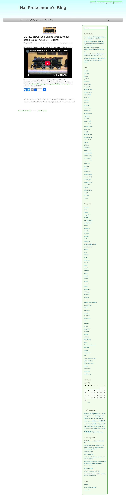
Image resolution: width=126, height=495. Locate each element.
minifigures (86, 294)
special (85, 342)
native (94, 421)
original (37, 43)
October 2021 (87, 158)
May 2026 (86, 76)
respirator (86, 323)
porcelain (86, 313)
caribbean (86, 233)
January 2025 (87, 110)
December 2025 (88, 89)
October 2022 (87, 140)
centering (86, 236)
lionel (59, 43)
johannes (86, 278)
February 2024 (87, 121)
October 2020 (87, 179)
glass (85, 418)
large (98, 418)
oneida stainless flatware (90, 302)
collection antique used (90, 244)
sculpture (86, 334)
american (86, 212)
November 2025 (88, 92)
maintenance (87, 289)
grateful (86, 273)
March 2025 (86, 105)
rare (94, 423)
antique (44, 43)
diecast (86, 249)
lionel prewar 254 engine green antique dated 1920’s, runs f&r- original (49, 84)
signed (101, 424)
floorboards (87, 260)
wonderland (87, 371)
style (89, 428)
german (101, 416)
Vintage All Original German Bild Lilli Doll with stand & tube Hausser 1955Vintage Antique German (94, 43)
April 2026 (86, 79)
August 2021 (87, 163)
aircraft (85, 209)
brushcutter (87, 228)
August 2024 (87, 116)
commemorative (88, 247)
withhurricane (87, 368)
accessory (86, 207)
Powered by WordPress (24, 111)
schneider (86, 331)
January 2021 (87, 171)
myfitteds (86, 297)
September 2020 (88, 182)
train (97, 428)
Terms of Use (118, 3)
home (92, 418)
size (87, 426)
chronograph (87, 241)
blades (100, 413)
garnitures (86, 270)
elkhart (85, 252)
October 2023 (87, 124)
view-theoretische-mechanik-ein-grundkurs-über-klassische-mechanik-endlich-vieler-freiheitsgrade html (94, 447)
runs (71, 43)
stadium (97, 426)
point (87, 424)
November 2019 (88, 190)
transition (86, 350)
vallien (100, 428)
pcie (84, 423)
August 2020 (87, 185)
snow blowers (87, 339)
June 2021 (86, 166)
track (94, 428)
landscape (86, 284)
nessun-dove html (88, 468)
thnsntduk (86, 347)
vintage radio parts (88, 363)
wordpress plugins (88, 451)
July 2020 (86, 187)
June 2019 (86, 195)
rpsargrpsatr (87, 329)
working (97, 432)
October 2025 (87, 94)
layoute (86, 286)
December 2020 (88, 174)
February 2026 (87, 84)
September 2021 (88, 161)
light (101, 418)
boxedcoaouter (88, 223)
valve (85, 355)
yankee (101, 432)
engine (52, 43)
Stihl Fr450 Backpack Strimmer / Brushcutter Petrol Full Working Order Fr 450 (94, 49)
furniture (86, 268)
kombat (86, 281)
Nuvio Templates (42, 111)
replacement (87, 318)
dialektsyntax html (88, 466)
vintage (87, 431)
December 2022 (88, 134)
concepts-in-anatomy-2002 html (92, 471)
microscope (87, 292)
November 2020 (88, 177)
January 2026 (87, 87)
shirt (97, 424)
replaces (86, 321)
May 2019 (86, 198)
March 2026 (86, 81)
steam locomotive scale (90, 345)
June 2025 (86, 100)
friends (85, 265)
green (56, 43)
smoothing (86, 337)
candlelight (86, 231)
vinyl (93, 432)
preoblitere (87, 315)
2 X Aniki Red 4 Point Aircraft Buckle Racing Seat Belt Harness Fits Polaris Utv (49, 103)
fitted (91, 416)
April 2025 (86, 102)
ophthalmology (87, 305)
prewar (68, 43)
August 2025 (87, 97)
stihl (87, 428)
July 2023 (86, 132)
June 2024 (86, 118)
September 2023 (88, 126)
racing (91, 424)
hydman (95, 418)
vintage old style (88, 360)
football (86, 262)
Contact (92, 3)
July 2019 (86, 193)
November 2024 (88, 113)
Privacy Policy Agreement (104, 3)
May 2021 (86, 169)
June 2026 (86, 73)
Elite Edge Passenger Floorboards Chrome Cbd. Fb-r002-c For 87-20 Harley (49, 99)
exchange (86, 254)
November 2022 (88, 137)
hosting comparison (89, 454)
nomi (97, 421)
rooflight (86, 326)
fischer (85, 257)
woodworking (87, 374)
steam (100, 426)
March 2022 (86, 147)
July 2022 (86, 142)
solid (89, 426)
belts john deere (88, 220)
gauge (97, 416)
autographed (87, 215)
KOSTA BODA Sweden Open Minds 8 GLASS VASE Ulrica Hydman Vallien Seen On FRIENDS (95, 60)
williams (86, 366)
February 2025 (87, 108)
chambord (86, 239)
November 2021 (88, 155)
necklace (86, 300)
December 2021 (88, 153)
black (97, 413)
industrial (86, 276)
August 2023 (87, 129)
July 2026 (86, 71)
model (85, 421)
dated (48, 43)
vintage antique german (90, 358)
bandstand (86, 217)
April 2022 (86, 145)
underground (87, 353)
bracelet (86, 225)
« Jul (88, 402)
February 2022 (87, 150)
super (91, 428)
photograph (87, 310)
